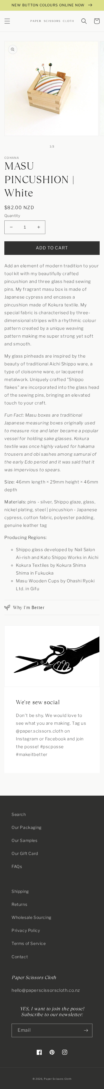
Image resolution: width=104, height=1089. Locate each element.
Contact (20, 956)
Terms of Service (29, 943)
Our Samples (25, 840)
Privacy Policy (26, 930)
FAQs (17, 866)
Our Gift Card (25, 853)
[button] (7, 21)
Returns (19, 904)
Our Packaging (27, 827)
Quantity (12, 215)
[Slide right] (64, 146)
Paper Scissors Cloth (57, 1078)
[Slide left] (39, 146)
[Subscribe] (85, 1030)
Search (19, 814)
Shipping (20, 891)
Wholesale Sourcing (31, 917)
